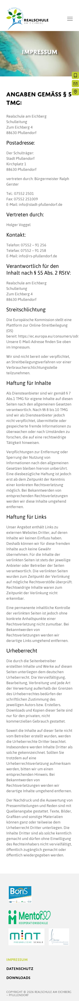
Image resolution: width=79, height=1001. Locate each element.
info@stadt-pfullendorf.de (40, 204)
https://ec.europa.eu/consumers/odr (48, 336)
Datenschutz (19, 968)
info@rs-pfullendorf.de (38, 255)
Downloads (18, 977)
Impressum (17, 959)
